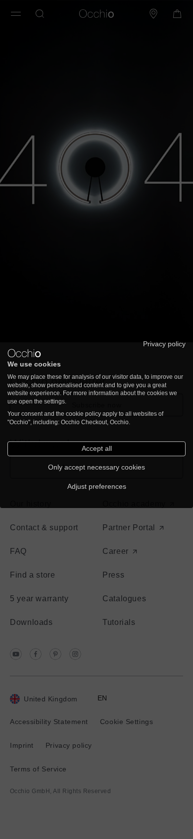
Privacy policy (164, 343)
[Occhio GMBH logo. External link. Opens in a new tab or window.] (24, 353)
